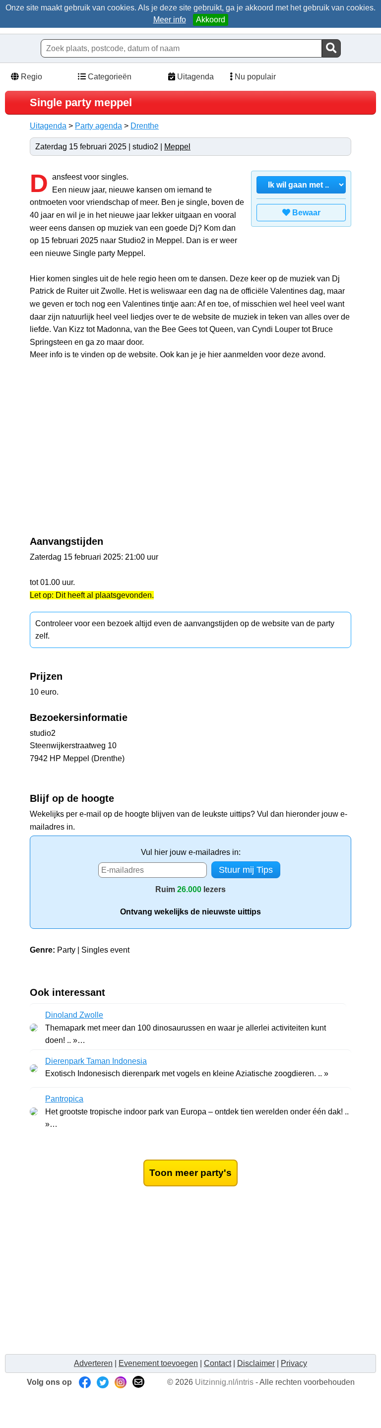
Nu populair (254, 76)
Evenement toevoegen (158, 1363)
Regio (30, 76)
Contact (217, 1363)
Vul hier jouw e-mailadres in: (191, 852)
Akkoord (210, 19)
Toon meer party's (190, 1173)
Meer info (169, 19)
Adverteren (93, 1363)
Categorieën (108, 76)
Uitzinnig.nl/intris (224, 1382)
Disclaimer (256, 1363)
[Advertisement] (113, 453)
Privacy (294, 1363)
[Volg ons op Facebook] (85, 1382)
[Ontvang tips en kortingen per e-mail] (138, 1382)
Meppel (177, 146)
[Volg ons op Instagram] (120, 1382)
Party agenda (98, 126)
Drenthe (144, 126)
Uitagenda (194, 76)
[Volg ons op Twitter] (103, 1382)
